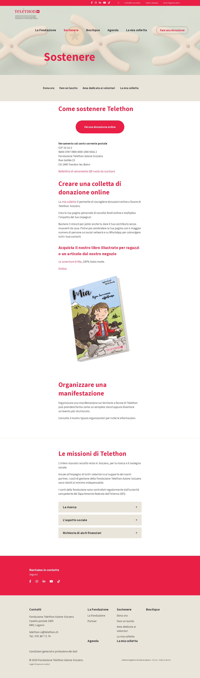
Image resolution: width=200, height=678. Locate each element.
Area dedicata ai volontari (99, 88)
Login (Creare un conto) (39, 664)
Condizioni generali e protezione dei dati (53, 651)
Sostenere (71, 30)
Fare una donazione (172, 30)
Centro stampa (152, 2)
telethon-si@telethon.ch (43, 632)
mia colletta (69, 201)
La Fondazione (45, 30)
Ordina (62, 268)
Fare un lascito (68, 88)
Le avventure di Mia (70, 261)
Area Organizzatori (171, 2)
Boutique (93, 30)
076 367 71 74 (43, 636)
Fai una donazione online (100, 127)
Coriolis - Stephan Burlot (161, 660)
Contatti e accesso (132, 2)
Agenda (112, 30)
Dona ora (48, 88)
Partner (92, 621)
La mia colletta (136, 30)
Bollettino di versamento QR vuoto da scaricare (86, 171)
